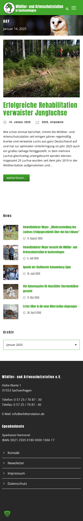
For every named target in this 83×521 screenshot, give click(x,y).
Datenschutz (17, 483)
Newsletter (16, 463)
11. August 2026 (35, 238)
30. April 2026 (34, 313)
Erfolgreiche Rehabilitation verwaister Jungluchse (40, 109)
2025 (45, 122)
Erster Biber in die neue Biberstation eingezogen (50, 306)
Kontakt (14, 453)
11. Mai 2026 (33, 298)
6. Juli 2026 (33, 258)
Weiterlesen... (16, 178)
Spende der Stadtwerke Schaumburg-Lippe (47, 267)
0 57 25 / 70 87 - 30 (28, 399)
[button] (7, 514)
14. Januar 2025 (20, 122)
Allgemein (57, 122)
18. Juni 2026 (33, 274)
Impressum (16, 473)
